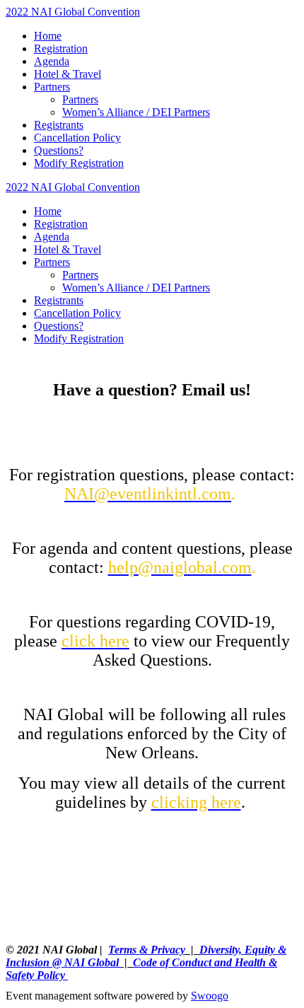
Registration (61, 48)
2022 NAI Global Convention (73, 12)
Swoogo (209, 996)
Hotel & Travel (67, 74)
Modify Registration (79, 163)
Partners (52, 87)
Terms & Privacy (146, 950)
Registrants (58, 125)
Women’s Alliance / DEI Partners (136, 112)
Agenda (51, 61)
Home (48, 36)
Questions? (58, 150)
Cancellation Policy (77, 138)
